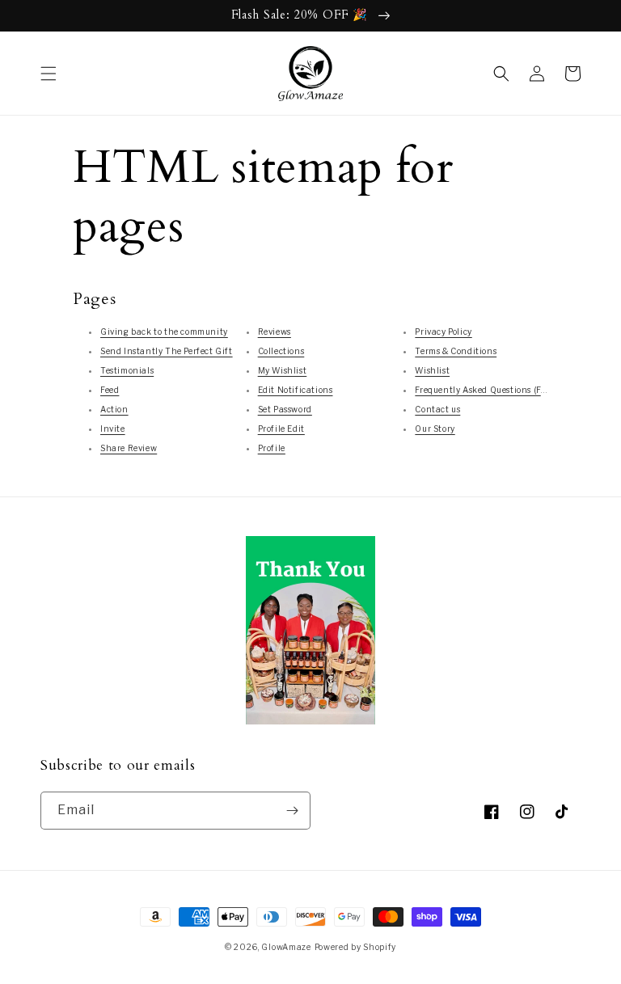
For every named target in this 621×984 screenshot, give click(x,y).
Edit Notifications (295, 390)
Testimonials (127, 370)
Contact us (437, 409)
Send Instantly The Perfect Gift (166, 351)
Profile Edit (281, 428)
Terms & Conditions (455, 351)
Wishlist (432, 370)
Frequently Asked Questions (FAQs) (487, 390)
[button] (48, 73)
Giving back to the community (164, 331)
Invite (112, 428)
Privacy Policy (443, 331)
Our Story (434, 428)
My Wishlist (282, 370)
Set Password (285, 409)
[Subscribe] (292, 811)
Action (114, 409)
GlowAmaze (285, 947)
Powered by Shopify (356, 947)
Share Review (128, 448)
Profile (271, 448)
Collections (281, 351)
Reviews (274, 331)
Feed (109, 390)
